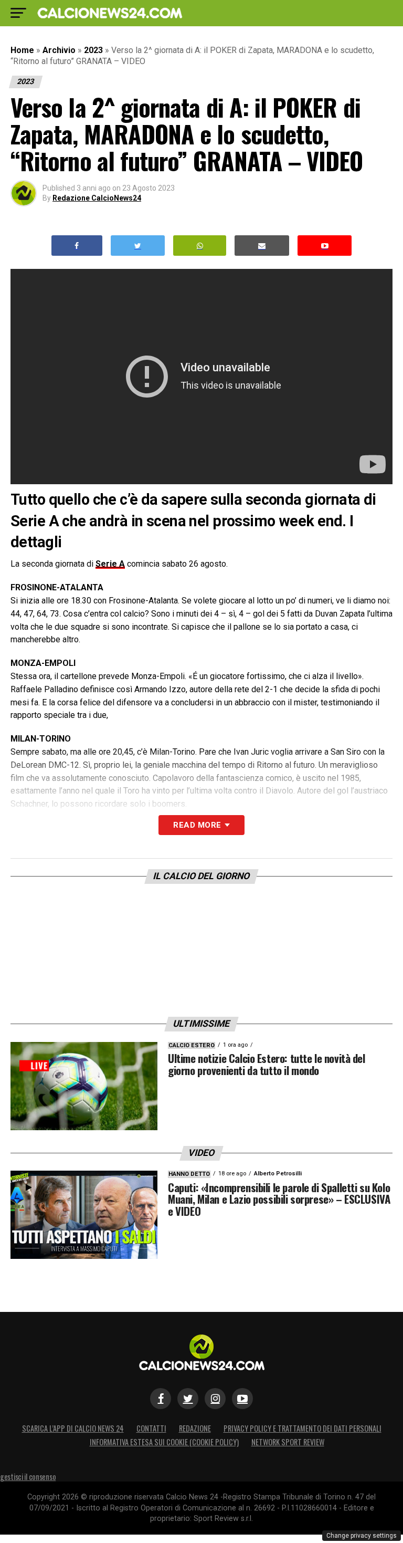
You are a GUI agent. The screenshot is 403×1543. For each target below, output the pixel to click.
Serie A (110, 564)
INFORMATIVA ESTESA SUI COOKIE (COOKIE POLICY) (164, 1441)
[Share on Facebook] (77, 245)
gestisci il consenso (28, 1476)
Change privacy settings (361, 1535)
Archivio (59, 50)
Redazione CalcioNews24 (96, 198)
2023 (93, 50)
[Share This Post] (200, 245)
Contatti (151, 1428)
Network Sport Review (287, 1441)
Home (22, 50)
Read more (197, 825)
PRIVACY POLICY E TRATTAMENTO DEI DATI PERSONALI (302, 1428)
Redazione (195, 1428)
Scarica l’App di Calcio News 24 (73, 1428)
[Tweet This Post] (137, 245)
